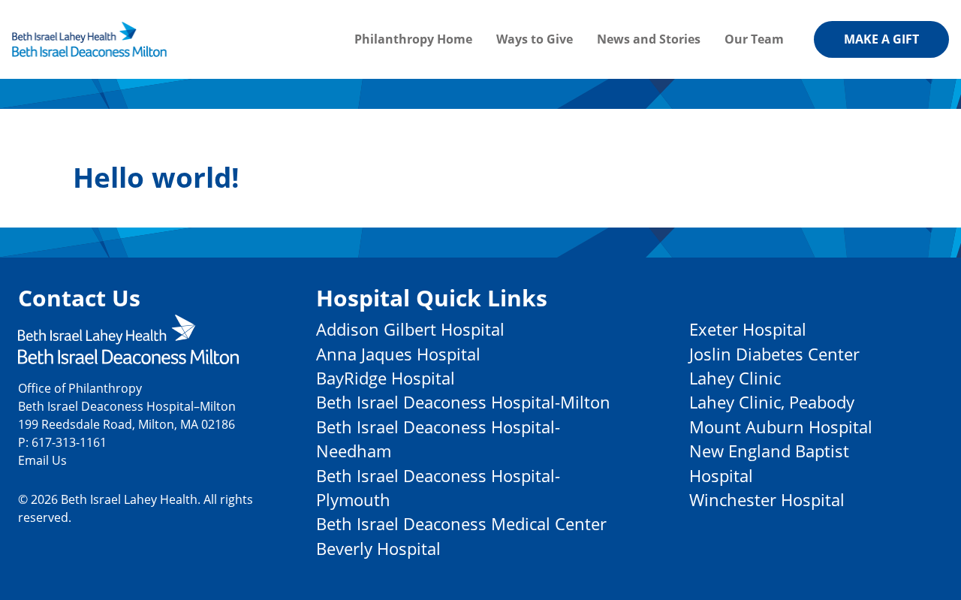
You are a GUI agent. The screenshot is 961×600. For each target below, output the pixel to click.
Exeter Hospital (747, 329)
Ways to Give (534, 39)
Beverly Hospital (378, 548)
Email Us (42, 460)
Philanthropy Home (413, 39)
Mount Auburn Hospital (780, 427)
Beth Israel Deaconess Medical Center (461, 524)
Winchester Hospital (767, 500)
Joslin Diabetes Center (774, 354)
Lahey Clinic (735, 378)
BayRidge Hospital (385, 378)
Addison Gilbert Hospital (410, 329)
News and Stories (648, 39)
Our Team (754, 39)
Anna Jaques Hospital (398, 354)
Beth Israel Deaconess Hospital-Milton (463, 402)
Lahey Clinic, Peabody (771, 402)
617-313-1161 (69, 442)
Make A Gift (881, 39)
